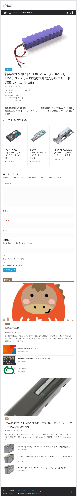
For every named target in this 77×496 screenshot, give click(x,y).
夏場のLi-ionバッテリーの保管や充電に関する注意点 (34, 358)
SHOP (16, 13)
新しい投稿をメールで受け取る (14, 265)
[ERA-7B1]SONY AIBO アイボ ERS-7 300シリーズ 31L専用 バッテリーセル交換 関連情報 (44, 457)
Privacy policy (26, 13)
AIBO (6, 418)
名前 (5, 211)
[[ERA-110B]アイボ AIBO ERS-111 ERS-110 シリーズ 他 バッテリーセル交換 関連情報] (38, 397)
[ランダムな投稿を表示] (71, 12)
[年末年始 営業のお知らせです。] (9, 349)
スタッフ (19, 86)
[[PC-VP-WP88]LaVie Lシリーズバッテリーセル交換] (38, 126)
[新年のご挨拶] (38, 302)
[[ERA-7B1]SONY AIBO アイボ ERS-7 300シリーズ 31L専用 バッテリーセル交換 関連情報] (9, 459)
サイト (5, 230)
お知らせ (7, 324)
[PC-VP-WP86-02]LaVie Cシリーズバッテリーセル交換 (14, 154)
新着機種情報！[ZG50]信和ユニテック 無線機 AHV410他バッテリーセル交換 (56, 109)
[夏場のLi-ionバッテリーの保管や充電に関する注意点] (9, 360)
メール (6, 221)
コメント (7, 183)
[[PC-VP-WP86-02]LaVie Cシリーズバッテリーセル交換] (14, 126)
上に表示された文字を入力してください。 (18, 243)
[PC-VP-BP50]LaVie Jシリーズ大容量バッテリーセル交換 (63, 152)
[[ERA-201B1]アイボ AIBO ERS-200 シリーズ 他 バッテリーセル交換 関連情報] (9, 469)
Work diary (9, 69)
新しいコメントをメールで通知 (14, 259)
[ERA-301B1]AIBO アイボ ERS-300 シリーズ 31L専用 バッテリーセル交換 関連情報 (43, 447)
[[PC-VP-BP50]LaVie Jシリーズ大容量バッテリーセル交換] (63, 126)
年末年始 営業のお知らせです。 (27, 348)
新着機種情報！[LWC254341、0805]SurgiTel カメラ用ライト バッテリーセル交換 (21, 111)
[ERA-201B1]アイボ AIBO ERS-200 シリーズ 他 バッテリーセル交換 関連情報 (41, 468)
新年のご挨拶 (12, 328)
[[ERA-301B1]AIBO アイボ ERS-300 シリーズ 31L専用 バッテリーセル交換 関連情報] (9, 448)
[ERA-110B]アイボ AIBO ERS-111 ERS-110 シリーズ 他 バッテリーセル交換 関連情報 (38, 424)
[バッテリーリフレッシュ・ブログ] (5, 12)
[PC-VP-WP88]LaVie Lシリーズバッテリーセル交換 (38, 154)
